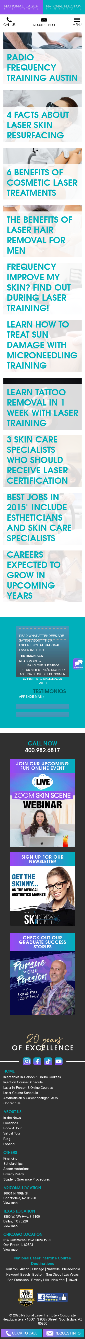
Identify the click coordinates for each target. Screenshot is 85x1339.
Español (9, 1144)
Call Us (9, 24)
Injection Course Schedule (23, 1082)
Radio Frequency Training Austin (42, 67)
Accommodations (16, 1169)
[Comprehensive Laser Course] (21, 7)
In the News (12, 1118)
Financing (10, 1158)
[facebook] (52, 1298)
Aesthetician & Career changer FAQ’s (30, 1098)
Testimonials (31, 656)
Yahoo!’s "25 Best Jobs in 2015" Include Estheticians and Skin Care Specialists (39, 511)
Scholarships (13, 1163)
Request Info (44, 25)
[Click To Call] (21, 1333)
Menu (77, 24)
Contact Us (12, 1103)
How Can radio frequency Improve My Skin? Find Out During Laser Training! (39, 276)
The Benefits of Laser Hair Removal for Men (39, 234)
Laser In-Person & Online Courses (28, 1087)
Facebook (37, 1061)
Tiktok (48, 1061)
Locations (10, 1123)
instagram (27, 1061)
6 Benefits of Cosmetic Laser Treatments (42, 182)
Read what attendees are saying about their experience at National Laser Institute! (41, 643)
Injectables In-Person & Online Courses (32, 1077)
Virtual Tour (11, 1133)
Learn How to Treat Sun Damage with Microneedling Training (42, 344)
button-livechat (78, 664)
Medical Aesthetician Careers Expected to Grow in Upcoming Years (35, 564)
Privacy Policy (13, 1174)
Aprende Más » (31, 696)
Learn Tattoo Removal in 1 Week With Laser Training (42, 407)
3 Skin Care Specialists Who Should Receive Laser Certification (37, 459)
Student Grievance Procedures (26, 1179)
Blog (6, 1139)
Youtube (59, 1061)
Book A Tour (12, 1128)
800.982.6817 (42, 749)
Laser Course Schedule (20, 1093)
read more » (30, 661)
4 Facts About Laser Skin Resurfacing (38, 124)
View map (10, 1203)
